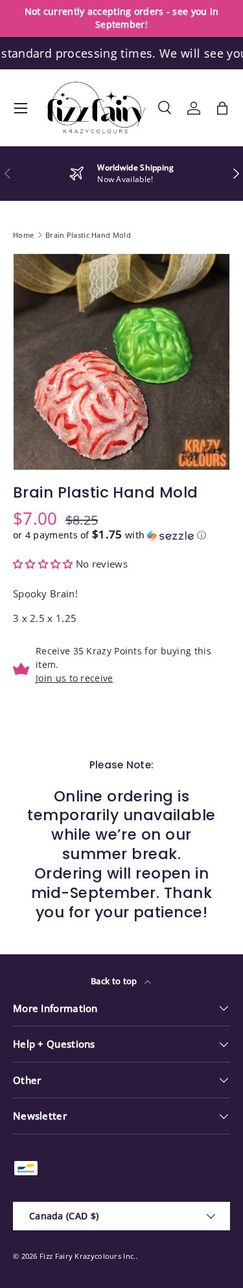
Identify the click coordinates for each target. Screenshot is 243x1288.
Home (23, 234)
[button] (222, 108)
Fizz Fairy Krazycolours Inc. (87, 1256)
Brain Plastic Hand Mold (88, 234)
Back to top (115, 981)
